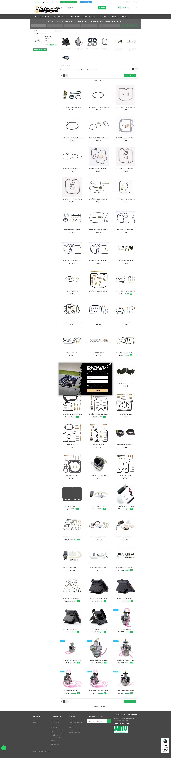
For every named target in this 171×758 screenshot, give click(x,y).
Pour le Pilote (44, 17)
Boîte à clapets (65, 49)
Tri (60, 69)
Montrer (83, 69)
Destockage (103, 17)
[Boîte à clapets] (66, 41)
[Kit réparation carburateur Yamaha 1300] (125, 125)
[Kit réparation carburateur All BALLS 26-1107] (99, 402)
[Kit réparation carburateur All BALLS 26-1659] (125, 340)
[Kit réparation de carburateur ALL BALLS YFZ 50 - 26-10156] (125, 310)
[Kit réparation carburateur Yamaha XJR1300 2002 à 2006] (99, 217)
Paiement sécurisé (55, 738)
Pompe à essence (66, 65)
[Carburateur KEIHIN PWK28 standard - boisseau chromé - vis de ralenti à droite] (72, 648)
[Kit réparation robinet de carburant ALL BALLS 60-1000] (72, 217)
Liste (136, 71)
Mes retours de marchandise (76, 722)
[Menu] (168, 739)
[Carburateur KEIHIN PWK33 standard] (125, 648)
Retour (53, 740)
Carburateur (79, 49)
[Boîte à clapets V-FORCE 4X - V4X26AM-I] (99, 617)
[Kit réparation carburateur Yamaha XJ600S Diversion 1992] (125, 156)
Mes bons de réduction (74, 732)
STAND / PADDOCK (89, 17)
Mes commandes (73, 720)
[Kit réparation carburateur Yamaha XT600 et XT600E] (99, 125)
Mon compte (73, 716)
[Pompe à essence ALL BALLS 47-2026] (125, 494)
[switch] (165, 751)
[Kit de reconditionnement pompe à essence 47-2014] (72, 555)
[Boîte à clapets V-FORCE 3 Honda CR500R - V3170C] (125, 586)
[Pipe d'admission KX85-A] (99, 463)
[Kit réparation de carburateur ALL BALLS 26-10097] (99, 310)
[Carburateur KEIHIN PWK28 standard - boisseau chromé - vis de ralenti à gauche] (99, 648)
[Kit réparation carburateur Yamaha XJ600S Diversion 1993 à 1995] (72, 187)
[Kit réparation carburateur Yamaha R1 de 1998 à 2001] (99, 187)
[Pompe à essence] (66, 58)
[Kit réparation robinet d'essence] (118, 41)
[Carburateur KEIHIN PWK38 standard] (125, 678)
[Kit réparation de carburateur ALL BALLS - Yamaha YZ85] (72, 432)
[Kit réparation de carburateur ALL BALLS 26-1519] (99, 340)
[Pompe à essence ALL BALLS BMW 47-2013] (99, 494)
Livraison (53, 725)
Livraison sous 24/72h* (86, 2)
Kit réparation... (105, 49)
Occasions (116, 17)
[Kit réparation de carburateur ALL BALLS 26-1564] (72, 279)
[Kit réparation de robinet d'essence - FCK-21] (125, 248)
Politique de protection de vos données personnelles (58, 734)
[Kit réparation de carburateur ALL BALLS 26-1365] (99, 432)
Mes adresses (72, 727)
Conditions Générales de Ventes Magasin (57, 743)
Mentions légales (55, 727)
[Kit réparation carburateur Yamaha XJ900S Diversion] (99, 156)
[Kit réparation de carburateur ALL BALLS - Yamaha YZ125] (125, 402)
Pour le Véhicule (60, 17)
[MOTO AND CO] (47, 9)
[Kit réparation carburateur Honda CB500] (72, 248)
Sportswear (74, 17)
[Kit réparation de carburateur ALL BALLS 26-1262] (125, 463)
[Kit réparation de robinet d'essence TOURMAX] (72, 95)
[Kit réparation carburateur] (105, 41)
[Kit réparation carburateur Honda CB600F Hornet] (99, 248)
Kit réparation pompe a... (132, 49)
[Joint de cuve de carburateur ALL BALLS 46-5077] (72, 125)
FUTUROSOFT (48, 751)
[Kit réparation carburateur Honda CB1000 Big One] (125, 217)
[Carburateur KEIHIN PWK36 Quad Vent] (125, 617)
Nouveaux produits (56, 720)
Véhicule (125, 17)
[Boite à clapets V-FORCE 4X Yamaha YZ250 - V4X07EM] (99, 586)
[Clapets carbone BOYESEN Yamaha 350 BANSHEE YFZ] (125, 371)
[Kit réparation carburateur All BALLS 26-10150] (72, 586)
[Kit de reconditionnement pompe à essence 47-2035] (125, 525)
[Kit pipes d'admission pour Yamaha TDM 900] (125, 432)
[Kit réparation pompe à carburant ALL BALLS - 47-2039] (99, 525)
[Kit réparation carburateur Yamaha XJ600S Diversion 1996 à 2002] (125, 187)
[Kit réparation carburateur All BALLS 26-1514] (125, 279)
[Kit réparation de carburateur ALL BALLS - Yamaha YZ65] (72, 340)
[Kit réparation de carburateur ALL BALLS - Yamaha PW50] (72, 463)
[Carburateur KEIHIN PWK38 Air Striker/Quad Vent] (99, 678)
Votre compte (127, 2)
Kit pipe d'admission (92, 49)
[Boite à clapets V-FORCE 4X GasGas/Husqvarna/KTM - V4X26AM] (72, 617)
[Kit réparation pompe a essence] (131, 41)
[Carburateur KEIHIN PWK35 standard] (72, 678)
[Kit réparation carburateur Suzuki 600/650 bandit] (125, 95)
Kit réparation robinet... (118, 49)
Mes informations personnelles (76, 730)
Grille (133, 71)
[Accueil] (35, 16)
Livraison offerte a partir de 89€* (69, 2)
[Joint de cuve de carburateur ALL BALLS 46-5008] (99, 95)
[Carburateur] (79, 41)
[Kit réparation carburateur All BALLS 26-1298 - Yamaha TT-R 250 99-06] (72, 402)
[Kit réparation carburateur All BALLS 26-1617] (72, 525)
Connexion (135, 2)
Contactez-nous (37, 2)
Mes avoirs (71, 725)
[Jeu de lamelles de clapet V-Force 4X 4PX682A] (72, 494)
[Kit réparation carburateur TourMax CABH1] (72, 156)
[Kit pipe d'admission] (92, 41)
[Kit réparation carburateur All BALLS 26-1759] (125, 555)
